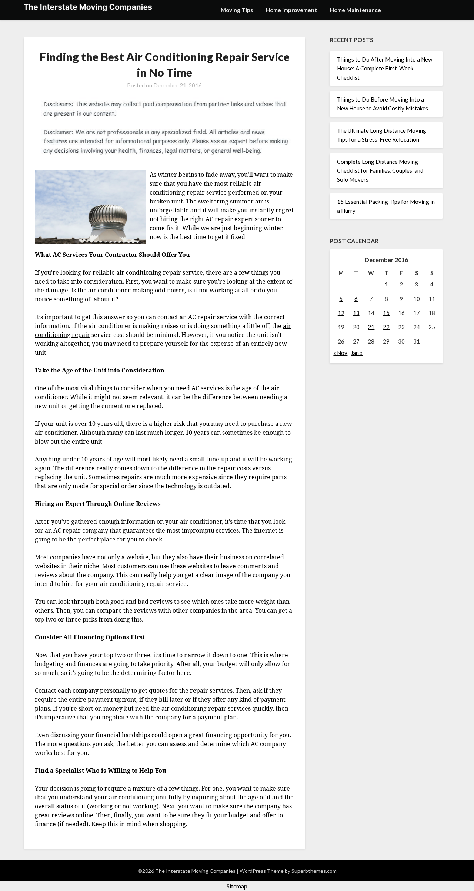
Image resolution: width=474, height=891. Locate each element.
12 (341, 312)
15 (386, 312)
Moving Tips (237, 10)
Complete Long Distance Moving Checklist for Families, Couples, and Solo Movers (380, 170)
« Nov (340, 353)
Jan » (357, 353)
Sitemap (237, 886)
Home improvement (291, 10)
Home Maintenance (355, 10)
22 (386, 327)
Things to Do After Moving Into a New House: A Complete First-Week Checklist (384, 68)
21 (371, 327)
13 (356, 312)
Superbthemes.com (314, 871)
